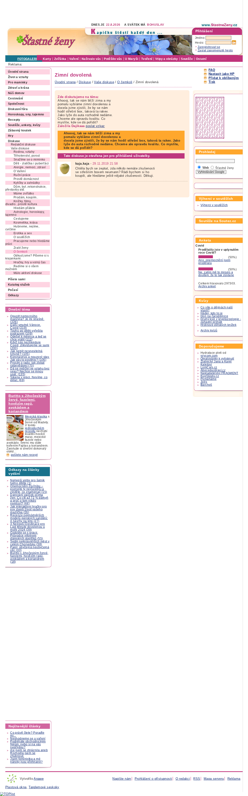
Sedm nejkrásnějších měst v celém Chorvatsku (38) (29, 543)
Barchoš (206, 384)
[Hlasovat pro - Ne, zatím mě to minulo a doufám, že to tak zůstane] (212, 269)
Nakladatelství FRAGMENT (219, 373)
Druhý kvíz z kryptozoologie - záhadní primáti (221, 320)
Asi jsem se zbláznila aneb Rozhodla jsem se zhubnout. (29, 753)
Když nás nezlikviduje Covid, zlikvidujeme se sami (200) (29, 345)
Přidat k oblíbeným (224, 78)
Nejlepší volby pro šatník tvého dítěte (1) (27, 482)
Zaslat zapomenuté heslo (215, 50)
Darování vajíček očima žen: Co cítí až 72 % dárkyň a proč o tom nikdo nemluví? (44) (29, 499)
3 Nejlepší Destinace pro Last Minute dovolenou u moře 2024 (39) (27, 527)
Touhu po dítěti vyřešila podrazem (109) (26, 332)
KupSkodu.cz (210, 376)
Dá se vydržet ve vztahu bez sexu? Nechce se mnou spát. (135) (29, 371)
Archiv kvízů (209, 330)
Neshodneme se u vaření (27, 738)
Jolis (204, 381)
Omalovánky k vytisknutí (217, 358)
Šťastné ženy (224, 168)
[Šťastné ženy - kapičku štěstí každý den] (46, 41)
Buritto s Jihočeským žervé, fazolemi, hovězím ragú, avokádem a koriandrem (27, 403)
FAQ (212, 70)
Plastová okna (16, 787)
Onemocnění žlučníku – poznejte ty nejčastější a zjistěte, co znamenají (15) (28, 489)
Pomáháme (209, 379)
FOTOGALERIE (28, 58)
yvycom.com (209, 355)
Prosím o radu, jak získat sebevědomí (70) (27, 364)
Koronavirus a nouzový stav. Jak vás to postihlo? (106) (29, 358)
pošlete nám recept (24, 454)
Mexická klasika (36, 416)
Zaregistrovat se (209, 47)
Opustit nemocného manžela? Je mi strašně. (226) (27, 319)
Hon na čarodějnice (214, 316)
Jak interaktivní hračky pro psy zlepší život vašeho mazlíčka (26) (28, 509)
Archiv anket (207, 286)
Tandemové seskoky (44, 787)
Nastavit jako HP (221, 74)
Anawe (39, 778)
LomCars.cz (209, 367)
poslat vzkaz (95, 126)
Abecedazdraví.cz (213, 370)
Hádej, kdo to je (212, 313)
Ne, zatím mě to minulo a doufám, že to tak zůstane (216, 274)
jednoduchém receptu (34, 430)
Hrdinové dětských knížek (218, 324)
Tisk (212, 82)
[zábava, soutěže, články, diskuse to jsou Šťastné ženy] (220, 25)
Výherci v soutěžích (214, 205)
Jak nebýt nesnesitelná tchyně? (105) (26, 352)
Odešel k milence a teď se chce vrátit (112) (28, 338)
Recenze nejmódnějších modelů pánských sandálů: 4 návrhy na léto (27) (29, 518)
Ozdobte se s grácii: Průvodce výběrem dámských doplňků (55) (26, 535)
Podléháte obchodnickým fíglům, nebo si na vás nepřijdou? (28, 744)
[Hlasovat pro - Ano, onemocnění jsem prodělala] (212, 257)
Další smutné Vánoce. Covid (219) (25, 326)
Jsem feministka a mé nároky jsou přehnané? (26, 760)
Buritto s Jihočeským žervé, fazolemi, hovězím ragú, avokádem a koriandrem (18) (29, 557)
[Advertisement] (93, 11)
